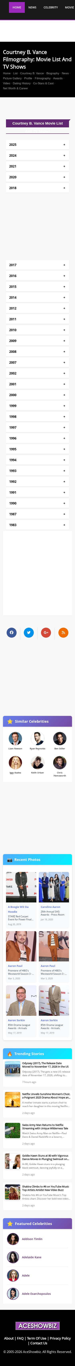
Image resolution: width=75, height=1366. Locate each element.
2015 (12, 286)
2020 (12, 177)
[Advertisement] (39, 108)
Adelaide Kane (31, 1257)
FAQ (20, 1338)
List (15, 73)
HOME (17, 7)
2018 (12, 188)
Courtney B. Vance (32, 73)
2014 (12, 297)
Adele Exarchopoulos (36, 1294)
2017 (12, 265)
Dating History (22, 83)
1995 (12, 449)
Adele (26, 1275)
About (9, 1338)
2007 (12, 362)
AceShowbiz (32, 1352)
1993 (12, 471)
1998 (12, 416)
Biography (52, 73)
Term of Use (36, 1338)
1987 (12, 514)
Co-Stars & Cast (43, 83)
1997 (12, 427)
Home (7, 73)
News (65, 73)
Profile (28, 78)
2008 (12, 351)
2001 (12, 384)
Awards (58, 78)
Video (6, 83)
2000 (12, 395)
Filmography (43, 78)
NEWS (32, 7)
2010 (12, 330)
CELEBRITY (51, 7)
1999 (12, 406)
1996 (12, 438)
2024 (12, 155)
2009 (12, 341)
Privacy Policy (60, 1338)
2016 (12, 276)
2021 (12, 166)
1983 (12, 525)
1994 (12, 460)
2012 (12, 308)
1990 (12, 503)
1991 (12, 492)
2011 (12, 319)
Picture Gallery (12, 78)
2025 (12, 144)
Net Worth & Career (15, 88)
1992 (12, 481)
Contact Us (38, 1343)
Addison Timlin (32, 1239)
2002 (12, 373)
